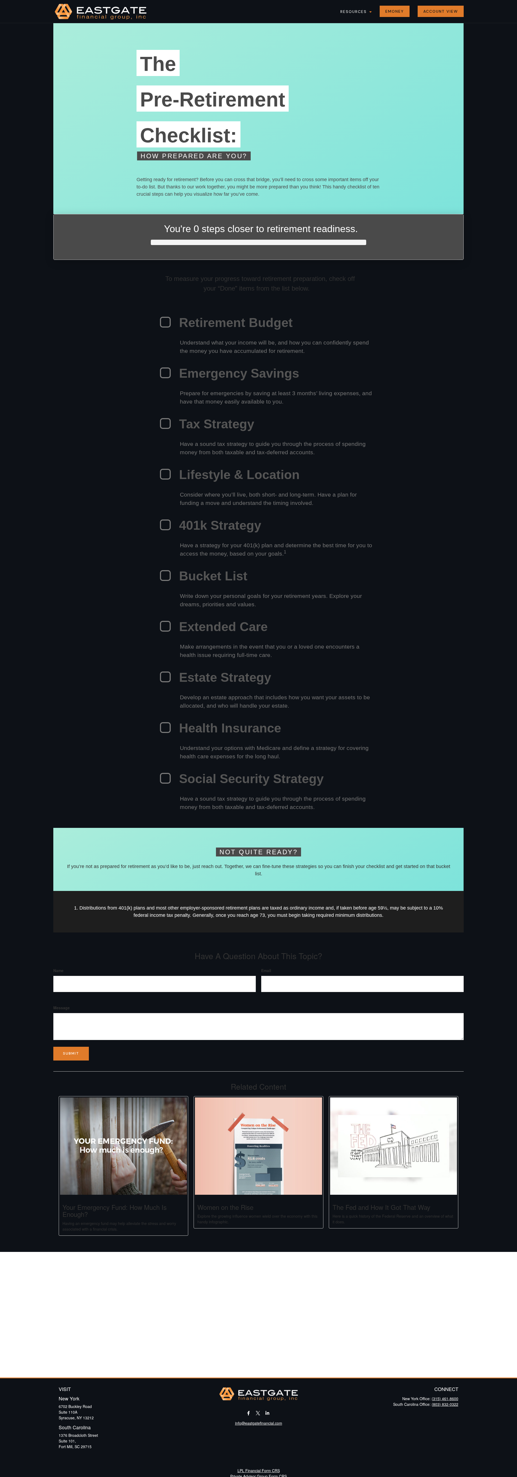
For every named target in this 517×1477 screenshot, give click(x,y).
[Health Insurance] (165, 727)
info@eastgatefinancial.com (258, 1423)
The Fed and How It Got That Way (381, 1207)
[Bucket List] (165, 575)
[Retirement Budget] (165, 322)
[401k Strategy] (165, 524)
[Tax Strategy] (165, 423)
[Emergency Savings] (165, 372)
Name (58, 970)
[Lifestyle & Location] (165, 474)
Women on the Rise (225, 1207)
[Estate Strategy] (165, 677)
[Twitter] (258, 1413)
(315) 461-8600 (445, 1398)
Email (266, 970)
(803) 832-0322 (445, 1404)
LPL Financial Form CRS (258, 1470)
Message (61, 1007)
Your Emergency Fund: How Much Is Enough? (114, 1210)
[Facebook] (248, 1413)
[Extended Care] (165, 626)
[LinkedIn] (267, 1413)
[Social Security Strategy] (165, 778)
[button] (355, 11)
